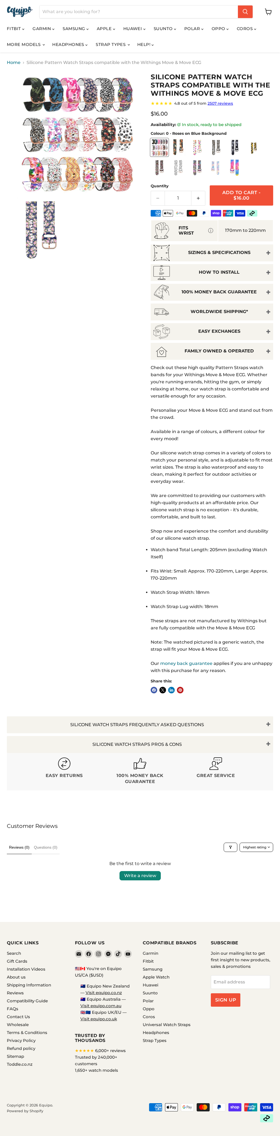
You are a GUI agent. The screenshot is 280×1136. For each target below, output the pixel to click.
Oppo (219, 28)
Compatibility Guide (27, 1000)
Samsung (74, 28)
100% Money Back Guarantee (219, 291)
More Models (24, 44)
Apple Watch (156, 977)
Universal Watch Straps (167, 1024)
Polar (192, 28)
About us (16, 977)
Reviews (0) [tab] (19, 847)
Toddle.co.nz (20, 1064)
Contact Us (18, 1016)
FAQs (12, 1008)
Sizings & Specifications (219, 252)
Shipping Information (29, 985)
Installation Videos (26, 969)
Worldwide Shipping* (219, 311)
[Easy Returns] (64, 771)
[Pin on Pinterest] (180, 690)
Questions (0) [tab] (45, 847)
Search (14, 953)
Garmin (42, 28)
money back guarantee (186, 663)
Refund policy (21, 1048)
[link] (212, 103)
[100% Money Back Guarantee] (140, 771)
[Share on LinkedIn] (171, 690)
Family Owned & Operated (219, 351)
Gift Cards (17, 961)
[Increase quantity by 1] (198, 198)
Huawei (133, 28)
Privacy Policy (21, 1040)
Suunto (164, 28)
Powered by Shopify (25, 1111)
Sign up (225, 1000)
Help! (144, 44)
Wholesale (18, 1024)
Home (14, 62)
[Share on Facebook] (154, 690)
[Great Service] (216, 771)
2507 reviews (220, 103)
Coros (245, 28)
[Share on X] (162, 690)
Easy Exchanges (219, 331)
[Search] (245, 11)
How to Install (219, 272)
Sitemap (15, 1056)
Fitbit (14, 28)
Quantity (159, 186)
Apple (105, 28)
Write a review (140, 875)
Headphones (68, 44)
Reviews (15, 992)
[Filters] (230, 847)
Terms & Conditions (27, 1032)
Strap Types (111, 44)
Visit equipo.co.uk (98, 1018)
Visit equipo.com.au (100, 1005)
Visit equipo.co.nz (104, 992)
